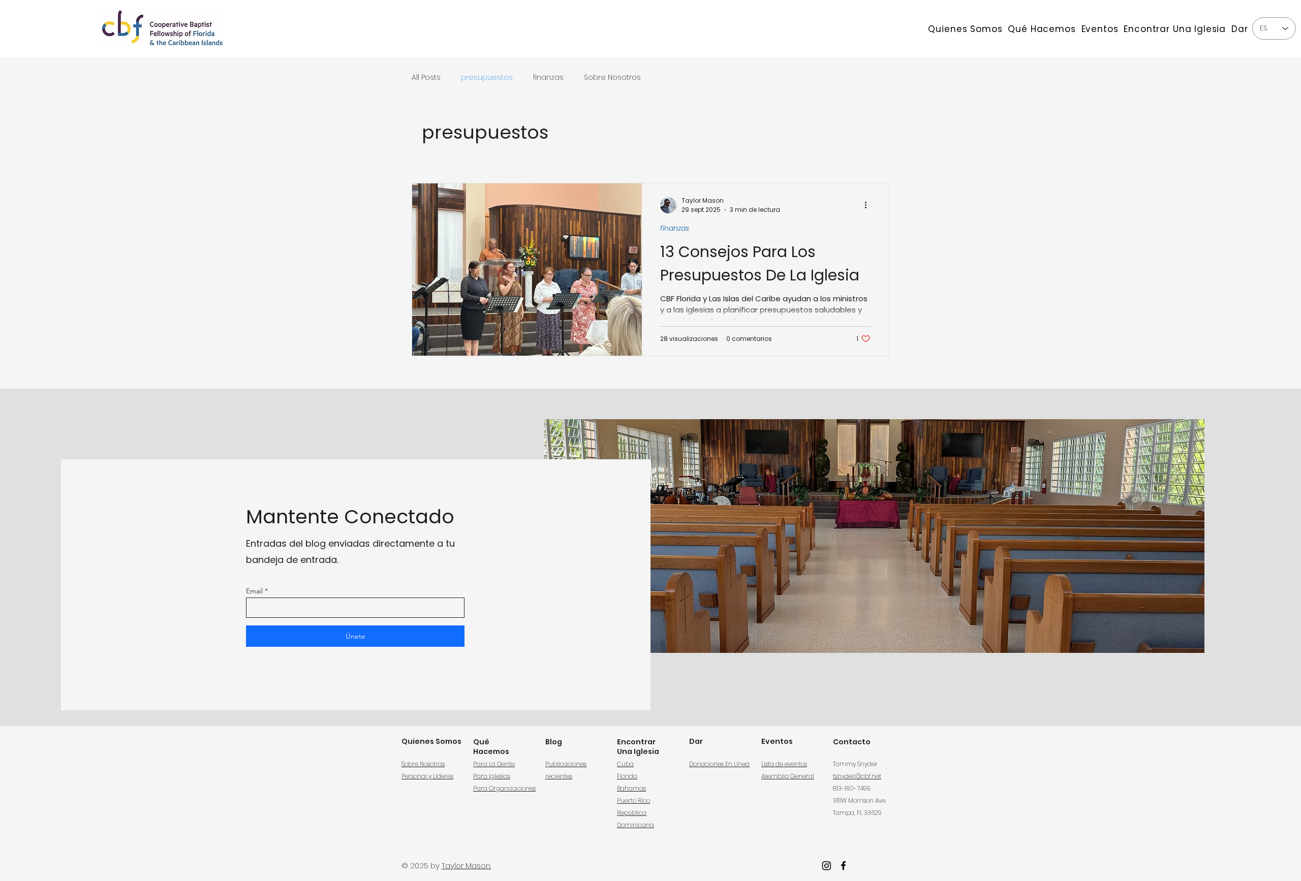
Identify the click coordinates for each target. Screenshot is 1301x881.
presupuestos (487, 77)
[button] (965, 28)
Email (254, 590)
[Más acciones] (869, 205)
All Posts (426, 77)
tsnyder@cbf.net (857, 776)
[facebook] (843, 865)
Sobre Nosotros (612, 77)
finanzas (548, 77)
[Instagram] (826, 865)
